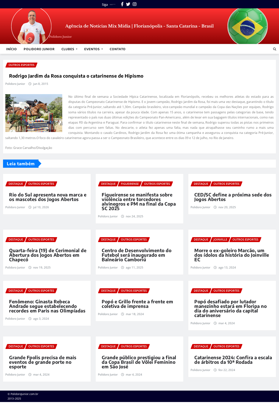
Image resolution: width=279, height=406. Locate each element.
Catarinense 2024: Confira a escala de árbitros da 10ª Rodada (233, 359)
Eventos (92, 49)
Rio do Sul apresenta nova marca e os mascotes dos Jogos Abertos (48, 197)
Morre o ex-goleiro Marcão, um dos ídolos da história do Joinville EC (231, 254)
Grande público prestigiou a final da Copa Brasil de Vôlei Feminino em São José (139, 361)
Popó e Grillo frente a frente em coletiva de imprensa (137, 304)
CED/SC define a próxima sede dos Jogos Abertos (233, 197)
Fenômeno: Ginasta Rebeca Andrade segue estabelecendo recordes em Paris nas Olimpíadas (47, 306)
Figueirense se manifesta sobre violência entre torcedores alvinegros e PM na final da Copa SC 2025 (139, 201)
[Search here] (274, 49)
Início (11, 49)
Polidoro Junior (39, 49)
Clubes (68, 49)
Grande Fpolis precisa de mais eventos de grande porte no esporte (42, 361)
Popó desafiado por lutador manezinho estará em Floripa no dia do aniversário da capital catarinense (230, 308)
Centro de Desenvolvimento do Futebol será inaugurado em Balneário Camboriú (136, 254)
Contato (118, 49)
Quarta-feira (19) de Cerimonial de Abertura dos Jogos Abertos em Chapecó (47, 254)
